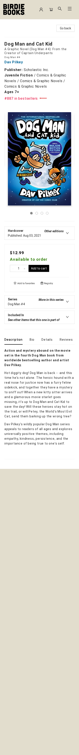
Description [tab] (13, 339)
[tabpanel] (39, 403)
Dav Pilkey (13, 62)
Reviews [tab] (66, 339)
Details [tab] (47, 339)
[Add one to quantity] (24, 268)
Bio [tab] (32, 339)
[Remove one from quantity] (13, 268)
